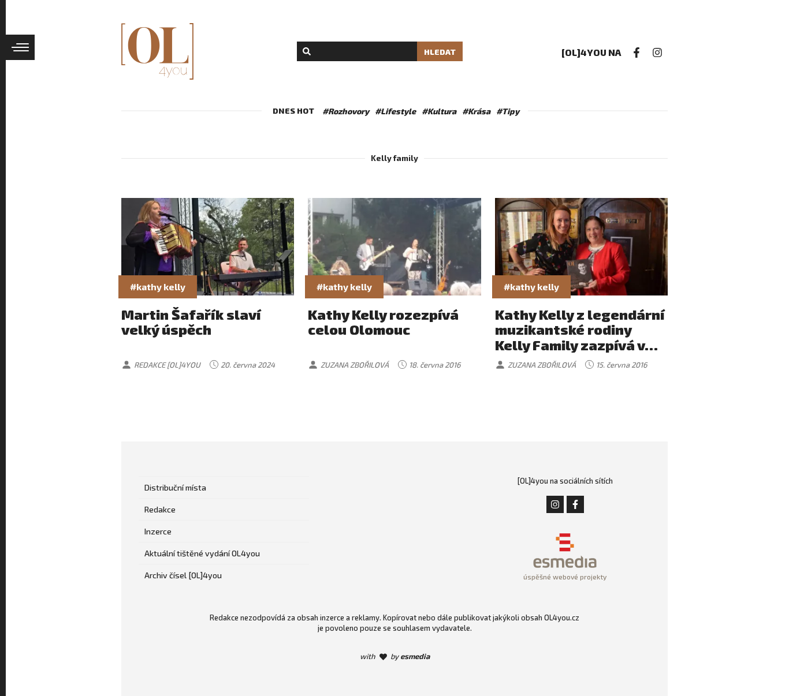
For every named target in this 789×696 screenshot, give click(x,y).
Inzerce (158, 531)
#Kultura (439, 111)
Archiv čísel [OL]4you (183, 575)
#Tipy (507, 111)
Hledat (440, 52)
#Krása (476, 111)
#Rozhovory (345, 111)
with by (395, 656)
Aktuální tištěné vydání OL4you (202, 553)
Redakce (160, 509)
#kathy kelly (157, 286)
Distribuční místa (175, 487)
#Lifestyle (395, 111)
